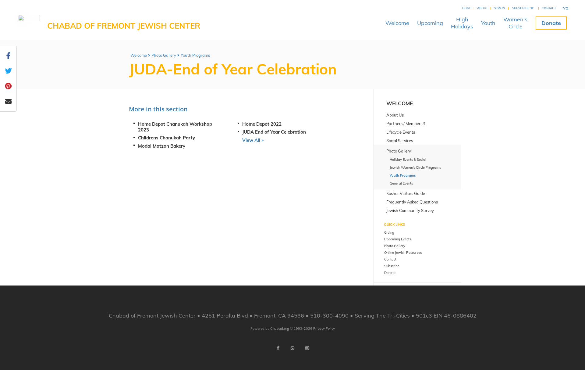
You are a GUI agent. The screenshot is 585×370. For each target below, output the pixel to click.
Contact (549, 8)
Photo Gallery (163, 55)
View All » (253, 140)
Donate (551, 23)
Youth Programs (195, 55)
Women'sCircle (515, 23)
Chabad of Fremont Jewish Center (123, 26)
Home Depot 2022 (262, 124)
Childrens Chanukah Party (166, 138)
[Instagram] (307, 348)
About (482, 8)
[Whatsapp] (292, 348)
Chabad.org (279, 328)
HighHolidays (462, 23)
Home (466, 8)
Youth (488, 23)
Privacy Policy (324, 328)
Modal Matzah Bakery (161, 146)
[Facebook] (278, 348)
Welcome (397, 23)
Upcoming (430, 23)
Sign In (499, 8)
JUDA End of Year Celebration (274, 132)
